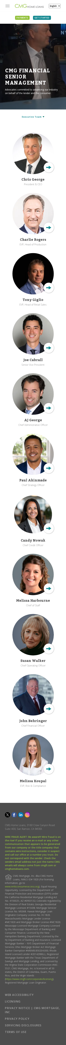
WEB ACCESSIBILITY (19, 995)
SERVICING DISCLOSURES (23, 1025)
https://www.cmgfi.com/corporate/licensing (29, 979)
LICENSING (13, 1001)
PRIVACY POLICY (17, 1019)
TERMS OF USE (15, 1032)
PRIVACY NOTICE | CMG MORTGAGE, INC (32, 1010)
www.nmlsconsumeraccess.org (22, 886)
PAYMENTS (22, 17)
